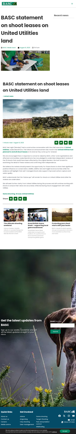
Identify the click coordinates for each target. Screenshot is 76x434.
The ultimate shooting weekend (13, 224)
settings (54, 432)
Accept (65, 431)
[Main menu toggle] (72, 4)
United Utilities (28, 194)
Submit (55, 331)
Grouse (18, 194)
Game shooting (9, 194)
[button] (56, 143)
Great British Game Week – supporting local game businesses (38, 225)
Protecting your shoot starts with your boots (61, 224)
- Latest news (8, 96)
